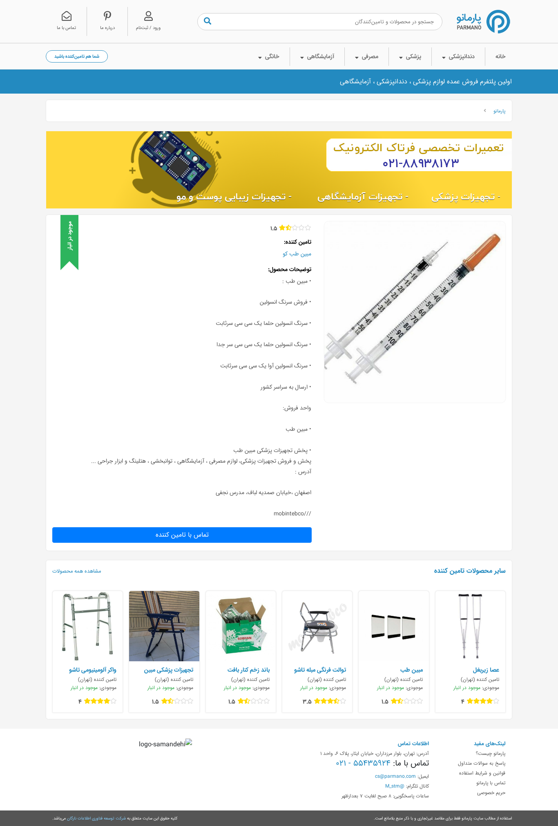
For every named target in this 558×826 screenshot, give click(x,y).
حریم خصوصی (491, 792)
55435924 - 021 (363, 763)
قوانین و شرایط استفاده (482, 773)
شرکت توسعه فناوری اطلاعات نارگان (96, 818)
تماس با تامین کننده (182, 534)
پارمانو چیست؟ (490, 753)
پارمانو (499, 111)
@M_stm (394, 786)
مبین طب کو (297, 254)
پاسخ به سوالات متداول (481, 763)
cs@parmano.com (395, 776)
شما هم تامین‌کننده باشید (76, 56)
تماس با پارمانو (490, 783)
